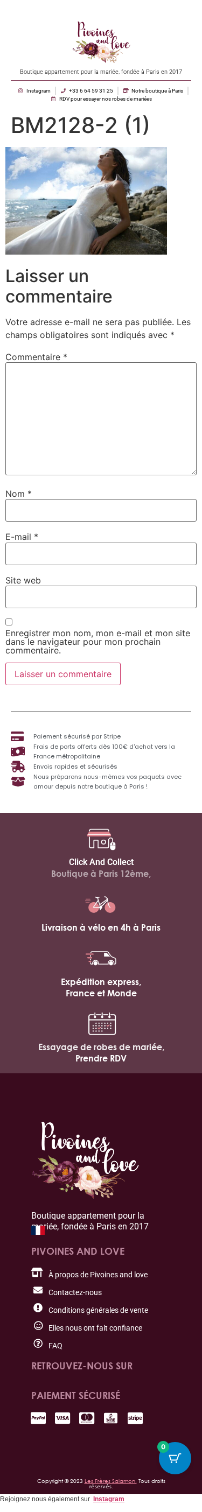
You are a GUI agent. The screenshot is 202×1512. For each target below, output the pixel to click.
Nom (18, 493)
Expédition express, (101, 981)
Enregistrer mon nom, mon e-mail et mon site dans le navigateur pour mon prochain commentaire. (97, 642)
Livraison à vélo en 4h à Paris (101, 927)
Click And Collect (101, 862)
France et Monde (101, 993)
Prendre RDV (101, 1058)
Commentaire (36, 357)
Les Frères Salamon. (111, 1481)
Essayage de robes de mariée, (101, 1047)
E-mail (21, 536)
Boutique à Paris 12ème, (101, 873)
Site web (23, 580)
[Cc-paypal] (38, 1418)
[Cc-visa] (62, 1418)
